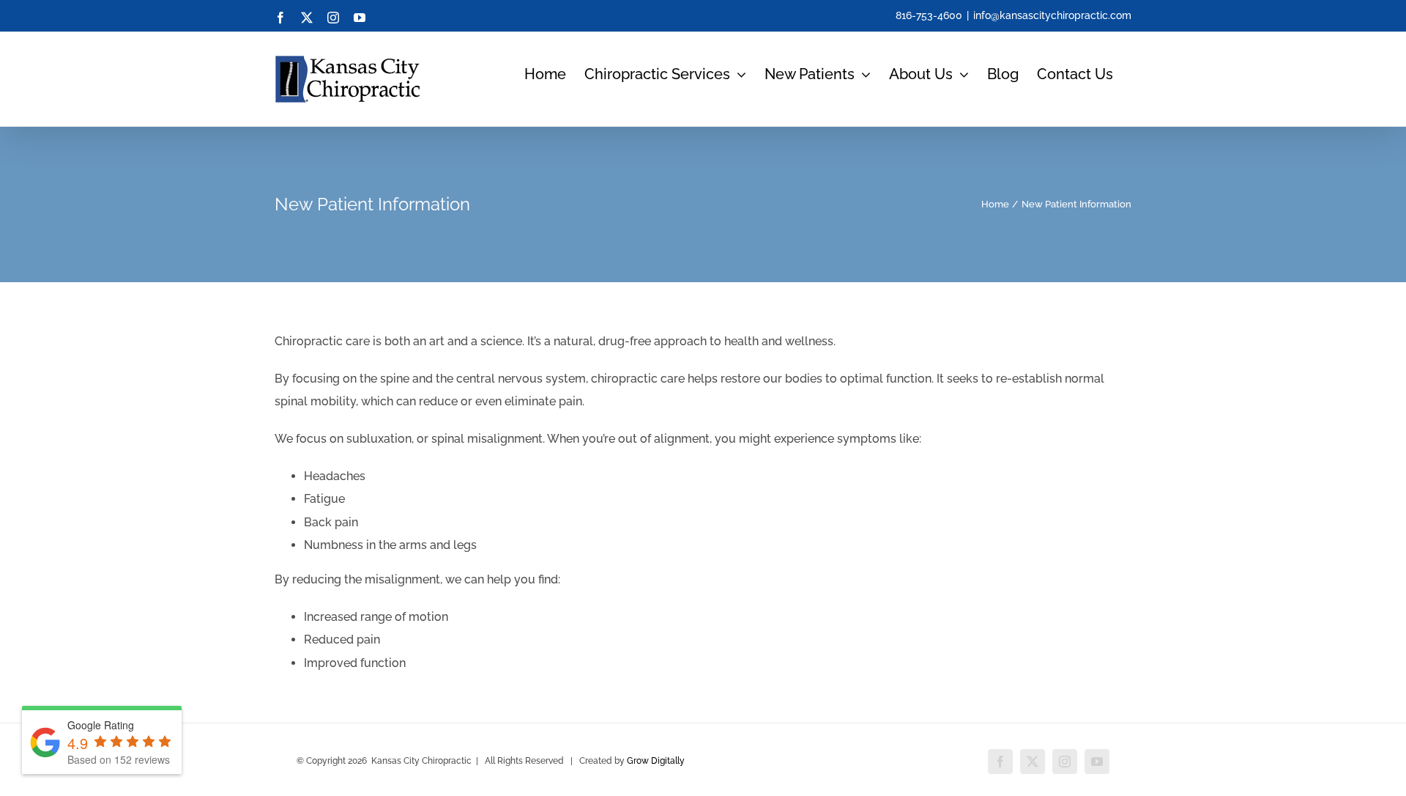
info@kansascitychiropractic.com (1052, 15)
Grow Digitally (656, 761)
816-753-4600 (929, 15)
